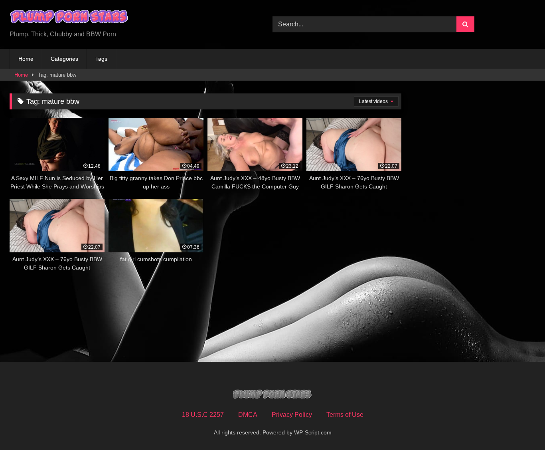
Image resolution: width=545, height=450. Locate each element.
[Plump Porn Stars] (69, 18)
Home (26, 59)
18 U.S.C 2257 (203, 414)
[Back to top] (520, 426)
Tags (101, 59)
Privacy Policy (292, 414)
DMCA (247, 414)
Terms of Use (344, 414)
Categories (64, 59)
